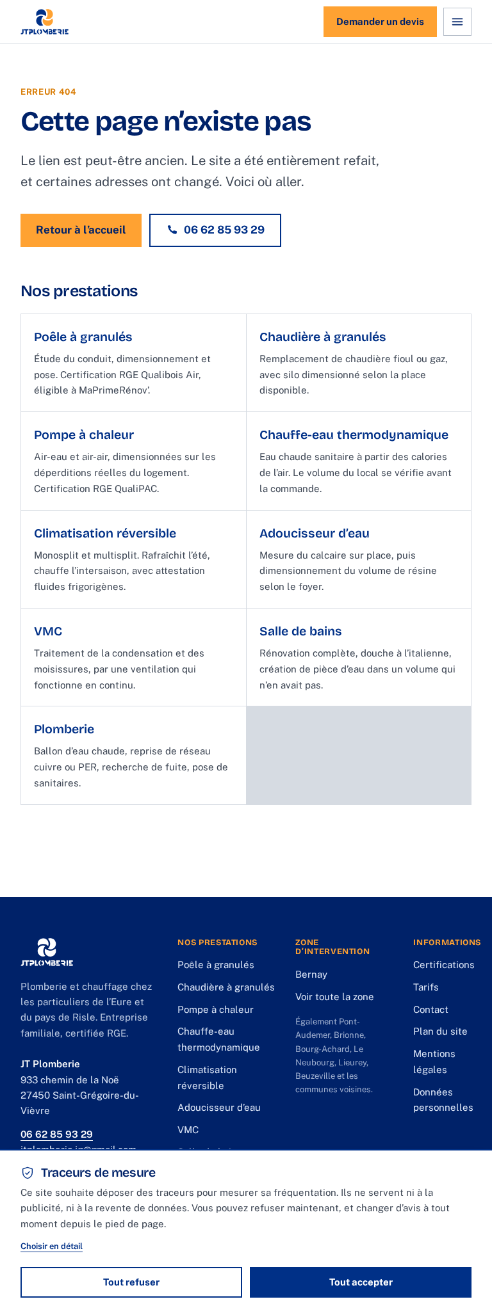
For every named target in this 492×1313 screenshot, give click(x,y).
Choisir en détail (51, 1246)
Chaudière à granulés (226, 987)
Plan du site (440, 1031)
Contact (430, 1009)
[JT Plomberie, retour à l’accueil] (44, 21)
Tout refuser (131, 1282)
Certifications (444, 964)
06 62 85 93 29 (224, 229)
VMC (188, 1129)
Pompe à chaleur (215, 1009)
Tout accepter (361, 1282)
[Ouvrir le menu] (457, 22)
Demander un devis (380, 21)
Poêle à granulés (215, 964)
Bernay (311, 974)
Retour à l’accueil (81, 229)
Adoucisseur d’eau (219, 1107)
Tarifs (426, 987)
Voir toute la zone (334, 996)
